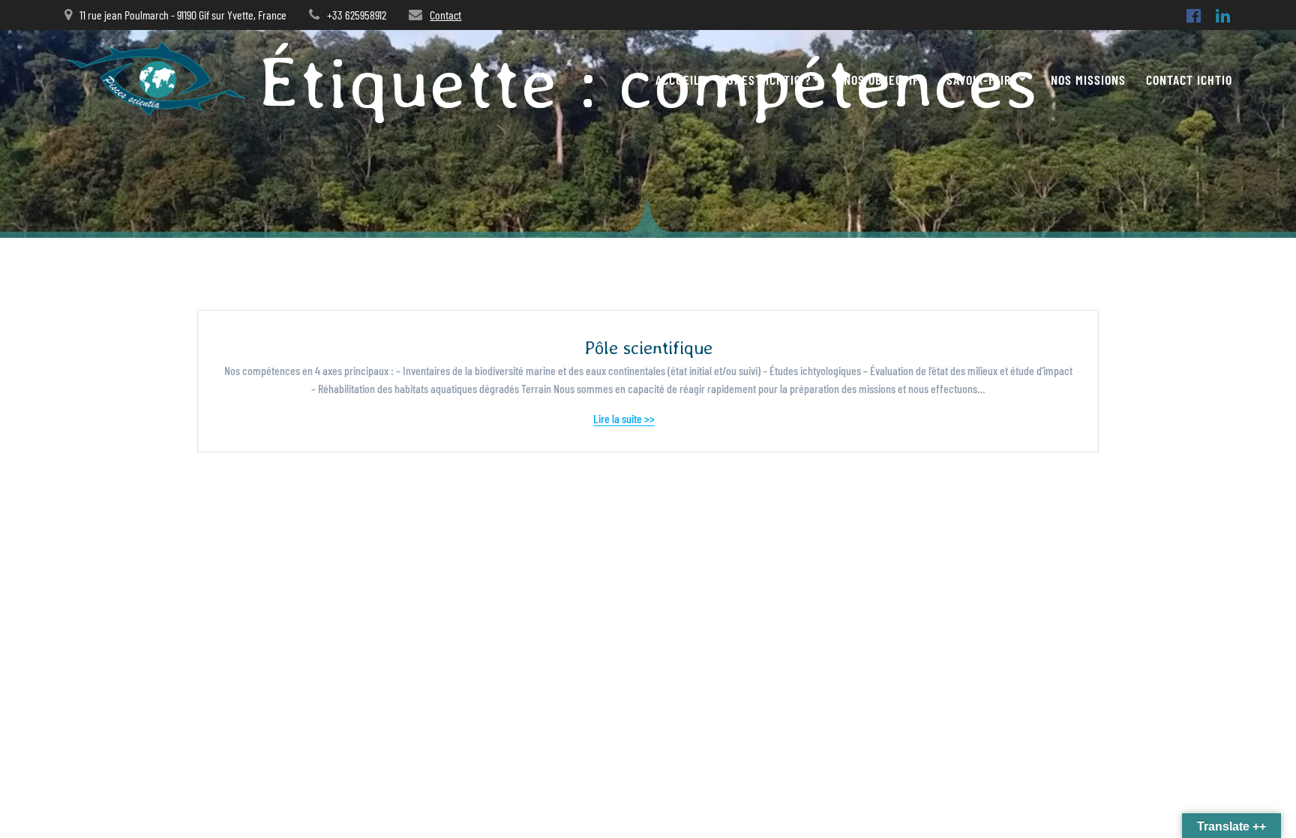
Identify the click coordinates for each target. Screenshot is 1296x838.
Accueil (678, 79)
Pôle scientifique (648, 348)
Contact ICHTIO (1189, 79)
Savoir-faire (982, 79)
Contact (445, 15)
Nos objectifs (885, 79)
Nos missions (1088, 79)
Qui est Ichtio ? (765, 79)
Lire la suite (679, 418)
